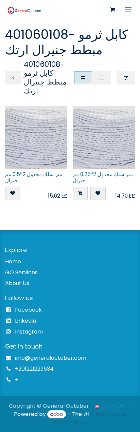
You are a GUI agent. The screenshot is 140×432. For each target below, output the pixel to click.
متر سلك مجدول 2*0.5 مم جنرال (33, 177)
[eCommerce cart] (112, 9)
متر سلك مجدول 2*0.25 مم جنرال (103, 177)
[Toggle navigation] (128, 9)
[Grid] (83, 77)
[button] (12, 193)
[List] (101, 77)
